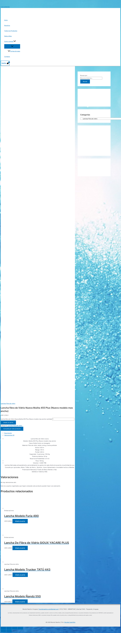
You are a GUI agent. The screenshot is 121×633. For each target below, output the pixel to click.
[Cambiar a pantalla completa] (9, 628)
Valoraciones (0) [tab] (9, 435)
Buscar (85, 81)
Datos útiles (8, 36)
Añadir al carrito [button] (20, 521)
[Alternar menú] (12, 46)
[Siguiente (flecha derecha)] (9, 631)
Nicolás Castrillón (69, 622)
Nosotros (7, 25)
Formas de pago (15, 51)
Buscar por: (83, 75)
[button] (15, 41)
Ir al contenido (5, 7)
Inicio (6, 20)
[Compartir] (14, 628)
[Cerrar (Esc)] (20, 628)
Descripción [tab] (8, 433)
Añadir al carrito (8, 422)
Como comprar (9, 41)
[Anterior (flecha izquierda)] (3, 631)
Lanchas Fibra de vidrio (8, 403)
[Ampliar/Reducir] (3, 628)
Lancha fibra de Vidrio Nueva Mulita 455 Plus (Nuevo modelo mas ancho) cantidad (26, 419)
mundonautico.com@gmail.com (48, 609)
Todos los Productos (10, 31)
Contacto (7, 56)
